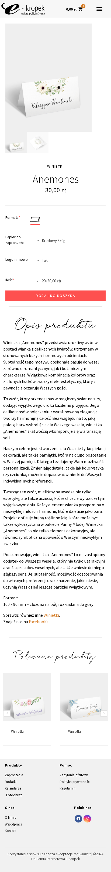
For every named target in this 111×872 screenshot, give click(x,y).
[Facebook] (78, 819)
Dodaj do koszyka (55, 295)
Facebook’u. (39, 621)
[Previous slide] (7, 713)
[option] (48, 78)
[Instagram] (87, 819)
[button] (99, 9)
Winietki (51, 615)
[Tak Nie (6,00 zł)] (69, 260)
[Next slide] (103, 713)
